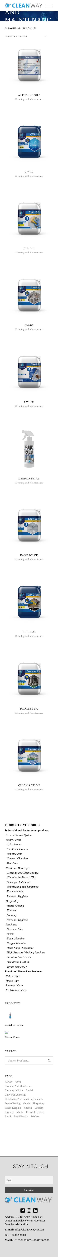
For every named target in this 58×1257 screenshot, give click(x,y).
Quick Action (29, 785)
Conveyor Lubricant (18, 882)
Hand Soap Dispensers (20, 947)
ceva (18, 1081)
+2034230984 (18, 1234)
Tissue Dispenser (17, 966)
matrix (19, 1112)
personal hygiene (35, 1112)
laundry (39, 1107)
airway (9, 1081)
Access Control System (19, 835)
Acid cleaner (14, 844)
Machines (11, 924)
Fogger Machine (16, 943)
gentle (26, 1103)
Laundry (12, 915)
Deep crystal (29, 478)
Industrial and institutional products (26, 830)
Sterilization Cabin (18, 961)
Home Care (12, 980)
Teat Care (12, 863)
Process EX (29, 708)
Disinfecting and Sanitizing (23, 886)
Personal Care (14, 985)
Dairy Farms (13, 839)
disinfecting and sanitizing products (24, 1099)
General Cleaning (17, 858)
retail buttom (21, 1116)
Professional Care (16, 990)
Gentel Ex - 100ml (14, 1024)
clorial (29, 1090)
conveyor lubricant (15, 1094)
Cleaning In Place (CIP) (21, 877)
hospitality (38, 1103)
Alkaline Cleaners (17, 849)
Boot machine (15, 929)
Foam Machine (15, 938)
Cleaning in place (14, 1090)
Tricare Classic (13, 1037)
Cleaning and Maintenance (29, 99)
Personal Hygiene (17, 896)
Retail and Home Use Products (23, 971)
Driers (10, 933)
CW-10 (29, 171)
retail (8, 1116)
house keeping (13, 1107)
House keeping (15, 905)
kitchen (28, 1107)
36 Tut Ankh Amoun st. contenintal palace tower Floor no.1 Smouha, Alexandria (25, 1220)
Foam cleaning (15, 891)
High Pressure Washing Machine (26, 952)
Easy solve (29, 555)
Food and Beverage (17, 868)
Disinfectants (14, 853)
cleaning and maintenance (19, 1086)
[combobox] (25, 36)
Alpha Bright (29, 95)
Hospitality (12, 901)
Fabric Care (13, 976)
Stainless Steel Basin (19, 957)
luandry (9, 1112)
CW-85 (29, 325)
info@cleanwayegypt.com (29, 1229)
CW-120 (29, 248)
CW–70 (29, 401)
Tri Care (35, 1116)
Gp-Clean (29, 631)
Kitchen (11, 910)
